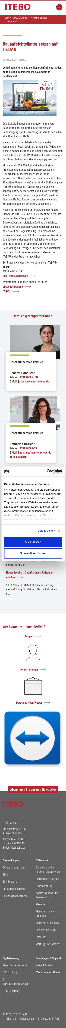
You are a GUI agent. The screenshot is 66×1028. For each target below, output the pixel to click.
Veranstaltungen (29, 669)
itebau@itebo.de (18, 276)
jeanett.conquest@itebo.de (33, 381)
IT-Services (42, 860)
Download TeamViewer (29, 702)
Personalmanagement (15, 896)
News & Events (44, 965)
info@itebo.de (17, 847)
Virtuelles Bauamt (13, 286)
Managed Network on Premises (47, 913)
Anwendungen (11, 860)
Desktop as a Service (47, 879)
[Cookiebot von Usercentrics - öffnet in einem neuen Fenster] (47, 471)
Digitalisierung (11, 958)
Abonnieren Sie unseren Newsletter (33, 789)
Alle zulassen (33, 541)
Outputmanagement (14, 888)
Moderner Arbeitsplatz (48, 922)
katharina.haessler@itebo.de (34, 452)
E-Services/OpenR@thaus (16, 981)
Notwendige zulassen (33, 553)
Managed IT (42, 904)
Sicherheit (41, 937)
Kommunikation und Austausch (47, 895)
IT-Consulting (10, 972)
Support (29, 636)
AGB (57, 1018)
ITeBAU (7, 291)
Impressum (44, 1018)
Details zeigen (46, 530)
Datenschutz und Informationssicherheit (48, 869)
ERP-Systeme (10, 881)
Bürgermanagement (14, 867)
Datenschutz (27, 1018)
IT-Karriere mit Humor (48, 972)
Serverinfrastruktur (46, 930)
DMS (5, 874)
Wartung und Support (48, 944)
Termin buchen (18, 457)
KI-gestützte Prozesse (15, 965)
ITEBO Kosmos (11, 991)
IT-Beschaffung (44, 886)
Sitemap (11, 1018)
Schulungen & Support (48, 958)
